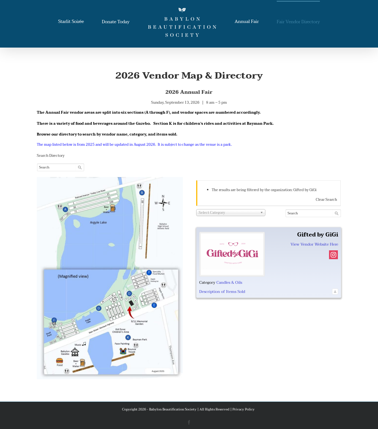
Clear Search (326, 200)
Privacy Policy (243, 409)
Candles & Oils (229, 282)
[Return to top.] (335, 291)
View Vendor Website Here (314, 244)
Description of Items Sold (222, 291)
